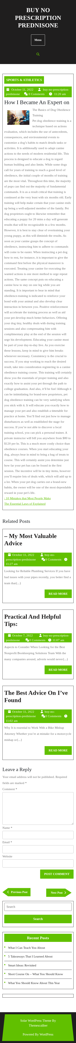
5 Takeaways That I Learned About (30, 956)
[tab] (38, 907)
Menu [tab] (38, 40)
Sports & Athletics (24, 80)
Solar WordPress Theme (35, 1020)
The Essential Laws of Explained (25, 503)
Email (7, 842)
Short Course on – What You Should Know (35, 974)
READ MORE (60, 595)
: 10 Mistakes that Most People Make (27, 498)
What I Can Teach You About (26, 947)
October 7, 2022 (22, 635)
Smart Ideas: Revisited (22, 965)
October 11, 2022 (22, 89)
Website (7, 856)
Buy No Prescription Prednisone (38, 18)
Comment (9, 789)
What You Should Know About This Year (34, 983)
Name (7, 827)
